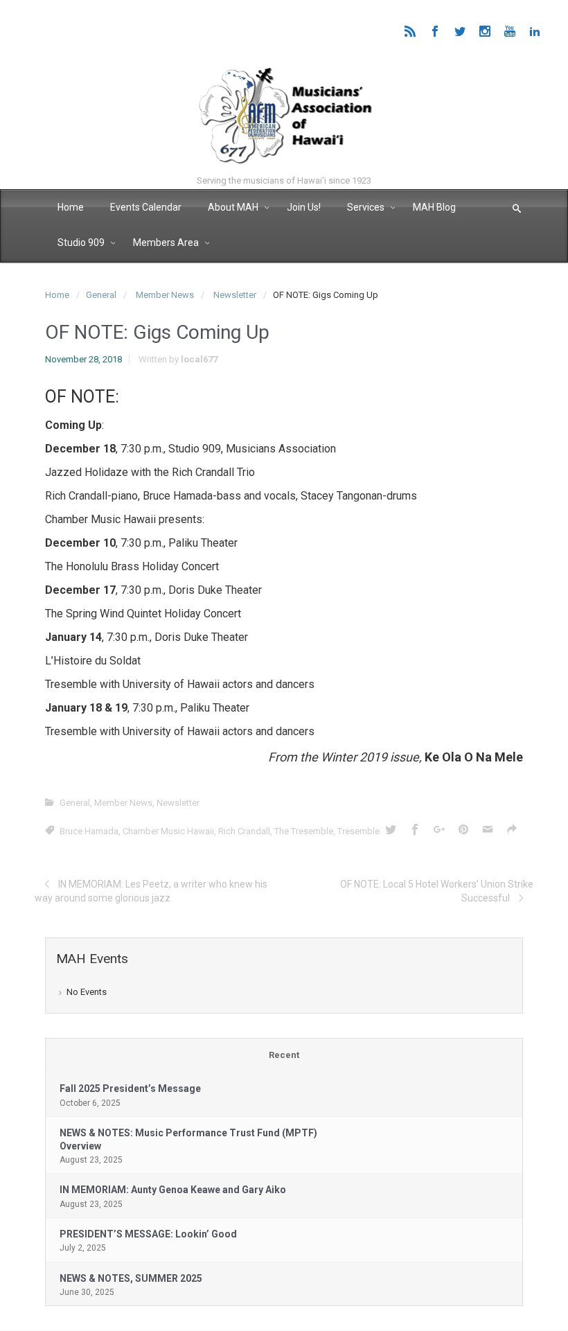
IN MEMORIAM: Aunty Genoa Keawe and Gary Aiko (173, 1189)
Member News (165, 295)
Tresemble (358, 831)
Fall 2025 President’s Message (130, 1088)
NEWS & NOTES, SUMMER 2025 (131, 1278)
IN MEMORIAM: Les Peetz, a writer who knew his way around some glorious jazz (151, 891)
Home (57, 295)
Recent (284, 1055)
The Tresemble (303, 831)
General (101, 295)
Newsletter (234, 295)
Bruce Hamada (89, 831)
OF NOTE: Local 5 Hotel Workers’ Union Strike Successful (436, 891)
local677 (199, 359)
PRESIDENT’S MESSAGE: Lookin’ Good (148, 1234)
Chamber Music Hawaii (168, 831)
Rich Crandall (244, 831)
